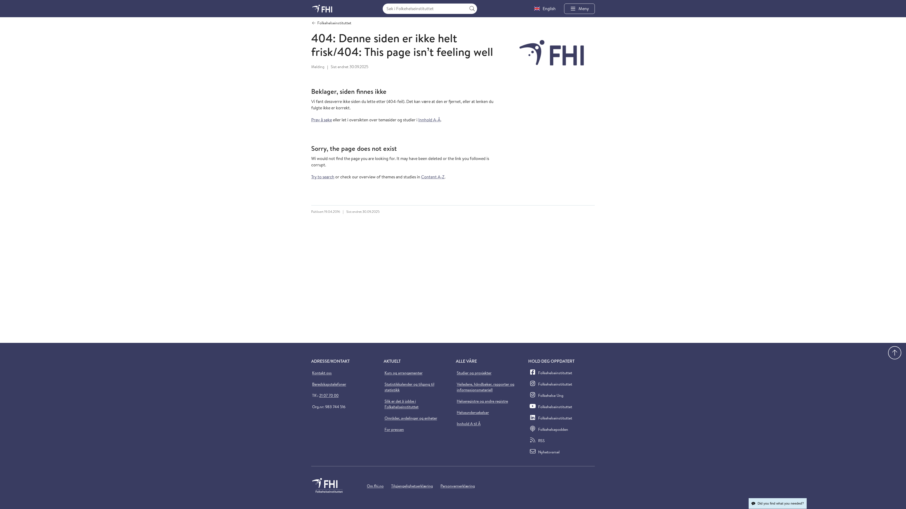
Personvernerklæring (457, 485)
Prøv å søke (321, 120)
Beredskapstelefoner (329, 384)
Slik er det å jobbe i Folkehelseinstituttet (402, 403)
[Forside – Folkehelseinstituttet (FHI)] (322, 8)
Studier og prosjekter (474, 372)
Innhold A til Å (469, 423)
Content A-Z (433, 177)
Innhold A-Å (429, 120)
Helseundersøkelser (473, 412)
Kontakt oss (322, 372)
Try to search (322, 177)
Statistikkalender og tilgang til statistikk (409, 387)
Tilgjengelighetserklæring (412, 485)
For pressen (394, 429)
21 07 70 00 (329, 395)
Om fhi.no (375, 485)
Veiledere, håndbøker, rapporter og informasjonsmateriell (485, 387)
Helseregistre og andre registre (482, 401)
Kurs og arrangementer (404, 372)
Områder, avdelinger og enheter (411, 418)
